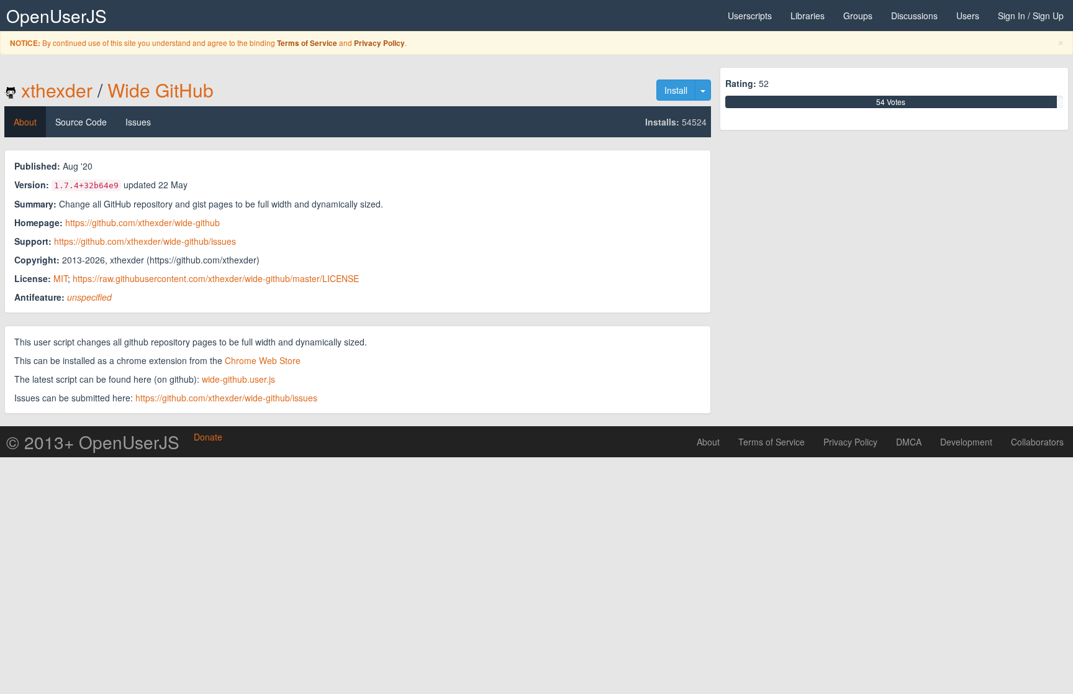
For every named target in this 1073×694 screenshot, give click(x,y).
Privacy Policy (379, 43)
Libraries (807, 15)
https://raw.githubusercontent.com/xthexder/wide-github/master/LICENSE (216, 278)
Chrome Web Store (263, 360)
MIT (60, 278)
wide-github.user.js (238, 379)
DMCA (908, 442)
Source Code (81, 122)
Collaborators (1037, 442)
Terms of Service (307, 43)
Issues (138, 122)
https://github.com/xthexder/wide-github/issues (145, 241)
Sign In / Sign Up (1031, 15)
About (25, 122)
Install (675, 90)
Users (967, 15)
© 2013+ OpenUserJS (92, 441)
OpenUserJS (56, 15)
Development (966, 442)
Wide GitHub (160, 89)
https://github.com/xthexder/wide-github (142, 222)
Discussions (914, 15)
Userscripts (750, 15)
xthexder (57, 89)
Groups (857, 15)
